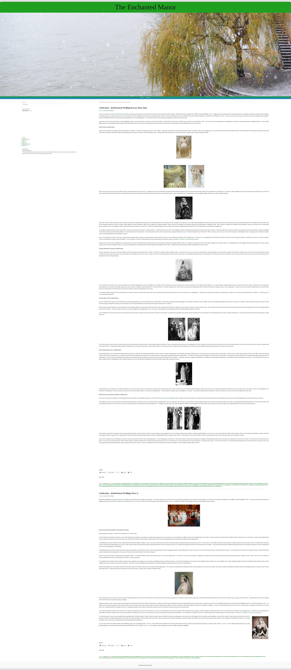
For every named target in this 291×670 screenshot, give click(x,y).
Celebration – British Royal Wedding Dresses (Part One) (123, 108)
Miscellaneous (25, 144)
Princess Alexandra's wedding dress (148, 485)
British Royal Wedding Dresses (203, 483)
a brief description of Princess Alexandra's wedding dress (153, 483)
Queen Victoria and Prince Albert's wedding (208, 656)
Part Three (224, 623)
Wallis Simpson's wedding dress (248, 485)
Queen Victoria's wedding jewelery (192, 485)
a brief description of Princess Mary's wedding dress (177, 483)
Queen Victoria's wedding (242, 656)
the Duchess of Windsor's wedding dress (222, 485)
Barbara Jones (192, 483)
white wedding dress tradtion (172, 658)
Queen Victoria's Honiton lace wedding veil (227, 656)
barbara (112, 110)
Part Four (145, 625)
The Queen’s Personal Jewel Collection (188, 239)
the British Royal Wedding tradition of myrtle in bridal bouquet (124, 658)
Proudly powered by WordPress (145, 665)
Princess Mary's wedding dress (163, 485)
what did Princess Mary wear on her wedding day (141, 486)
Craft (23, 140)
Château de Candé (165, 398)
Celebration (105, 483)
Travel (23, 145)
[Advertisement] (183, 456)
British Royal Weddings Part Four (127, 501)
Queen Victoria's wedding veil (206, 485)
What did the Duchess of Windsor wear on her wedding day (187, 486)
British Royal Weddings (124, 114)
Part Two (149, 623)
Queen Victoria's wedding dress (177, 485)
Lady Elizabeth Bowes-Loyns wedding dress (130, 485)
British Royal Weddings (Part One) (137, 656)
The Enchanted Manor (145, 7)
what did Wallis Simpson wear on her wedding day (210, 486)
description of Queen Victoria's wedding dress (254, 483)
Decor (23, 142)
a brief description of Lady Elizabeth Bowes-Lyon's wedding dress (126, 483)
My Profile (148, 97)
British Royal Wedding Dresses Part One (219, 483)
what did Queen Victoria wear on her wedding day (163, 486)
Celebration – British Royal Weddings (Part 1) (118, 493)
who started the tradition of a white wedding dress (189, 658)
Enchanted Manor (117, 485)
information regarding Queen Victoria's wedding (188, 656)
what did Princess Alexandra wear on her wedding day (119, 486)
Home (142, 97)
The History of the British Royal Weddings (157, 658)
